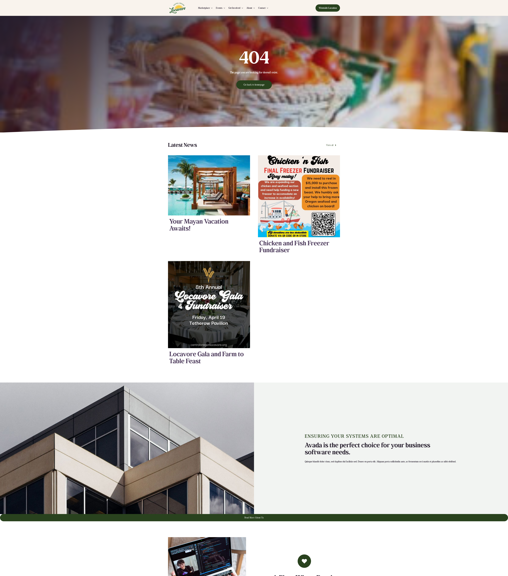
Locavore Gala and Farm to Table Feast (206, 357)
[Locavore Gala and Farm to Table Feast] (209, 304)
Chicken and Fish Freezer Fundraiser (294, 246)
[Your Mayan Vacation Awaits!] (209, 185)
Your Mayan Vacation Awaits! (198, 225)
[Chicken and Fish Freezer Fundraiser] (299, 196)
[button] (328, 8)
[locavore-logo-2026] (177, 3)
